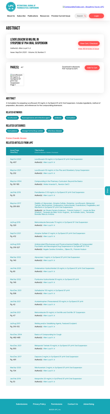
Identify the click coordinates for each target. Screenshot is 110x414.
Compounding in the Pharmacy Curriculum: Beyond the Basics (58, 181)
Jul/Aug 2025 (15, 244)
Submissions (22, 404)
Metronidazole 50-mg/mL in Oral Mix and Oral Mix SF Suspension (60, 312)
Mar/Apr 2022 (15, 257)
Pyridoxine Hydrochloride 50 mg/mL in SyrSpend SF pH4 (57, 279)
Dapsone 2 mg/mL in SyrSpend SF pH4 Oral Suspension (56, 357)
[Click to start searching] (85, 16)
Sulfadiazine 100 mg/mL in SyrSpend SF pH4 (52, 290)
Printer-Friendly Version (16, 138)
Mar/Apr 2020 (15, 367)
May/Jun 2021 (15, 170)
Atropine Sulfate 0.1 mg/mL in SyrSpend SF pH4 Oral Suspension (60, 233)
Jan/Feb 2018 (15, 192)
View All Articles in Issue (88, 49)
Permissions (56, 404)
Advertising (88, 404)
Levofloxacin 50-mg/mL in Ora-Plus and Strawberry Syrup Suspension (62, 170)
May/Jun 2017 (15, 203)
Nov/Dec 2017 (15, 357)
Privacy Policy (39, 404)
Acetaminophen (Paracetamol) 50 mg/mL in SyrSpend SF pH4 (59, 301)
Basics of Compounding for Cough (48, 334)
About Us (11, 16)
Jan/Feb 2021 (15, 301)
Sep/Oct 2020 (15, 159)
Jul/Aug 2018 (15, 222)
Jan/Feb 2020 (15, 268)
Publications (33, 16)
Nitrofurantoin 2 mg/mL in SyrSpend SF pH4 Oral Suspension (58, 367)
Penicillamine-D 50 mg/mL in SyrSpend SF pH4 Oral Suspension (59, 192)
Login (96, 16)
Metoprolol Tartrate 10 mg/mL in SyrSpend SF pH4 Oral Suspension (61, 345)
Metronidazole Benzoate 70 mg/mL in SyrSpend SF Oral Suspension (61, 222)
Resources (44, 16)
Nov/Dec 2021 (15, 290)
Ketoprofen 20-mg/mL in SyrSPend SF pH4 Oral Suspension (58, 379)
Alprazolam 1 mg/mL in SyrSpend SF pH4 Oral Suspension (57, 257)
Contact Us (73, 404)
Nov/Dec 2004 (16, 334)
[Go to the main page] (22, 7)
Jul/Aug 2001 (15, 323)
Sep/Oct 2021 (15, 233)
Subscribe (21, 16)
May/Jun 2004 (15, 181)
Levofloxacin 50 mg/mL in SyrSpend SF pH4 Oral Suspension (59, 159)
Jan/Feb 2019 (15, 379)
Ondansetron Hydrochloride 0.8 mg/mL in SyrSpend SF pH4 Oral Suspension (64, 268)
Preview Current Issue (60, 16)
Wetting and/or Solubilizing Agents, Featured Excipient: (56, 323)
